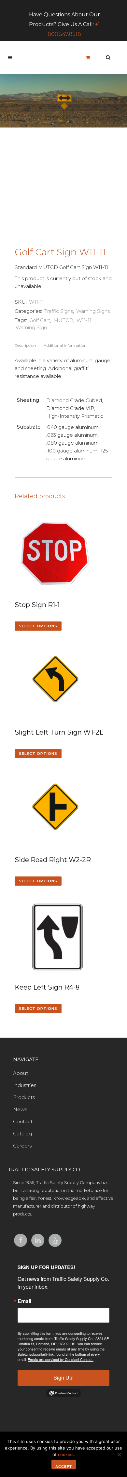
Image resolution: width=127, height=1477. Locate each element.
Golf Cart (39, 320)
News (20, 1109)
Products (24, 1097)
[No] (119, 1454)
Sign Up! (63, 1378)
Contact (23, 1121)
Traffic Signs (58, 311)
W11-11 (84, 320)
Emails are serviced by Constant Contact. (60, 1359)
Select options (38, 626)
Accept (63, 1467)
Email (24, 1301)
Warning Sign (31, 327)
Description (25, 345)
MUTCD (63, 320)
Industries (24, 1085)
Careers (22, 1146)
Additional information (65, 345)
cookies (66, 1454)
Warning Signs (93, 311)
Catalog (22, 1133)
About (20, 1073)
